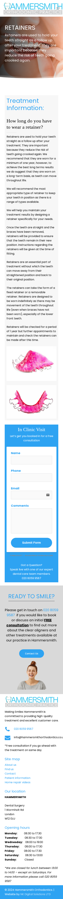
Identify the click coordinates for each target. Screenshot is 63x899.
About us (10, 765)
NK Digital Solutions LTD (35, 894)
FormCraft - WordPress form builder (31, 555)
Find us (9, 769)
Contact (10, 774)
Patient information (17, 778)
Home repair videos (17, 782)
